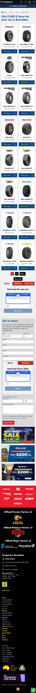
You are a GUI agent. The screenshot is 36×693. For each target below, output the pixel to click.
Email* (5, 351)
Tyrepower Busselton (19, 6)
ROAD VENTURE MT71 (27, 106)
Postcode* (5, 356)
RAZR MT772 (26, 137)
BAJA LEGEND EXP (27, 168)
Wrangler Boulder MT (27, 261)
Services (5, 617)
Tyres (4, 598)
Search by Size (6, 602)
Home (5, 12)
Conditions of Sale (22, 685)
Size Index (5, 646)
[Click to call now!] (21, 2)
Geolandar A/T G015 (9, 230)
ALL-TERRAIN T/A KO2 (9, 44)
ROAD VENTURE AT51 (27, 75)
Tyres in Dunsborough (8, 648)
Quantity (26, 334)
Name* (5, 339)
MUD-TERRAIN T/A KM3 (26, 44)
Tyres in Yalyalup (7, 654)
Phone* (5, 345)
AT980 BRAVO (9, 137)
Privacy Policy (6, 418)
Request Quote (8, 422)
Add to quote (7, 51)
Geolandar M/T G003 (9, 261)
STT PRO (9, 75)
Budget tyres (5, 659)
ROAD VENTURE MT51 (9, 106)
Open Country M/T (27, 199)
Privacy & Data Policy (12, 685)
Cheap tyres (5, 661)
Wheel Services (6, 624)
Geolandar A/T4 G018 (27, 230)
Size (4, 334)
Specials (5, 628)
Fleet (3, 635)
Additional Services (7, 626)
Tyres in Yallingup (7, 652)
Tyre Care (5, 606)
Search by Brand (7, 604)
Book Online (6, 633)
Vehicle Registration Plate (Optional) (10, 398)
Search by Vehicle (7, 600)
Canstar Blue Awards (8, 657)
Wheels (4, 611)
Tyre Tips (4, 608)
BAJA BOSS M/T (9, 168)
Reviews (5, 640)
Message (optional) (8, 404)
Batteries (4, 620)
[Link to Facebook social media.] (18, 689)
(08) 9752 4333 (10, 566)
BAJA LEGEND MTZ (9, 199)
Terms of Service (17, 418)
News (4, 637)
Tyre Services (6, 622)
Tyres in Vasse (6, 650)
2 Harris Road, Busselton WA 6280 (17, 562)
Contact (4, 631)
